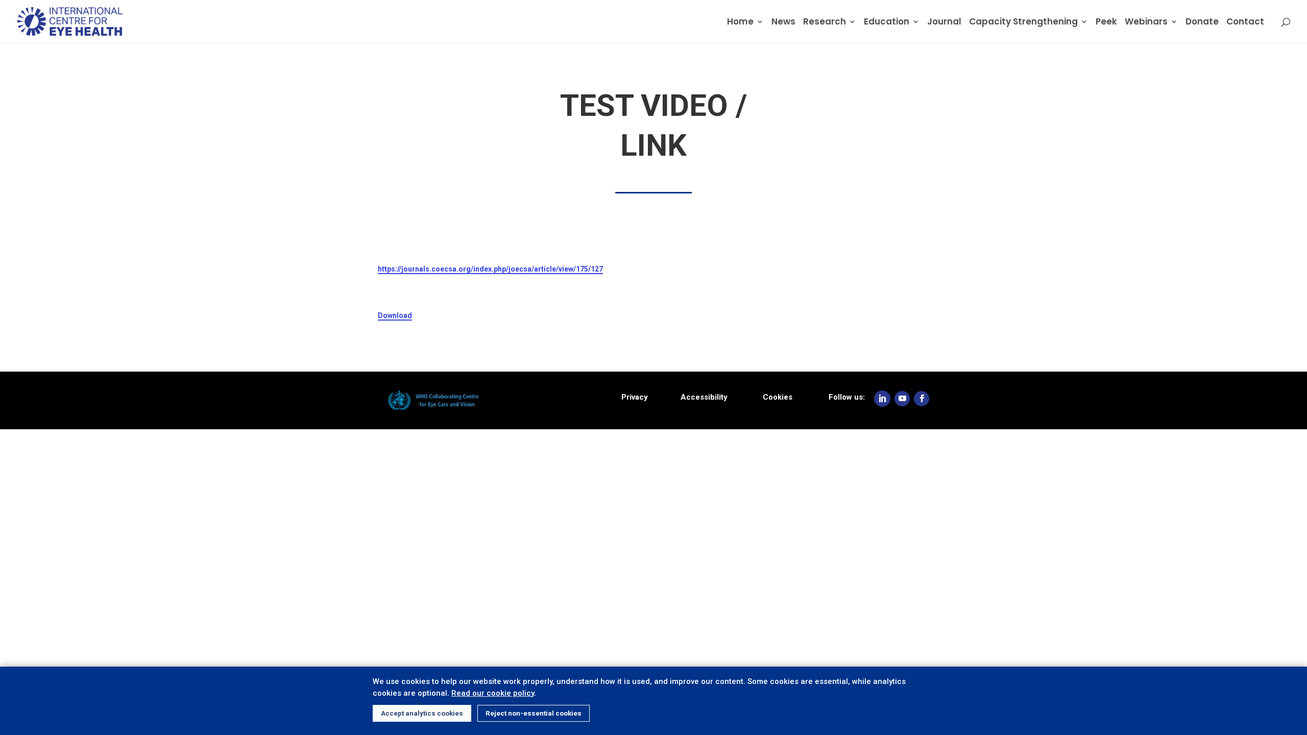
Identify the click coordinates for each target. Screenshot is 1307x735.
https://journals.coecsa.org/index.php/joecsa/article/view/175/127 (490, 269)
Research (824, 23)
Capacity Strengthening (1023, 23)
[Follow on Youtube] (902, 398)
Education (886, 23)
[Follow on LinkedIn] (882, 398)
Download (395, 315)
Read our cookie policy (492, 693)
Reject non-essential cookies (534, 713)
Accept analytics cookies (422, 713)
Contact (1245, 23)
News (783, 23)
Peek (1106, 23)
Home (740, 23)
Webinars (1146, 23)
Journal (944, 23)
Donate (1202, 23)
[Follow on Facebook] (921, 398)
